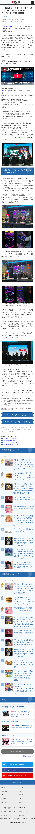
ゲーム (21, 787)
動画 (20, 802)
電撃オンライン (6, 427)
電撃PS (21, 794)
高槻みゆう (5, 95)
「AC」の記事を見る (9, 440)
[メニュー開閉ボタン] (32, 2)
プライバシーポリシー (8, 811)
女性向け (21, 798)
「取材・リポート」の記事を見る (12, 444)
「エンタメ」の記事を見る (11, 438)
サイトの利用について (8, 808)
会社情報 (21, 815)
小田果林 (4, 91)
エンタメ (14, 427)
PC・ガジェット (7, 794)
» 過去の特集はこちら (27, 756)
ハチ (5, 16)
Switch (4, 798)
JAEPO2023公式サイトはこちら (17, 415)
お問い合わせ (6, 815)
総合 (3, 787)
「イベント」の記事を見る (11, 442)
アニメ (21, 791)
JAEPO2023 (7, 26)
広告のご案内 (23, 811)
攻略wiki (4, 802)
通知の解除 (22, 808)
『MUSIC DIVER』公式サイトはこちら (17, 422)
